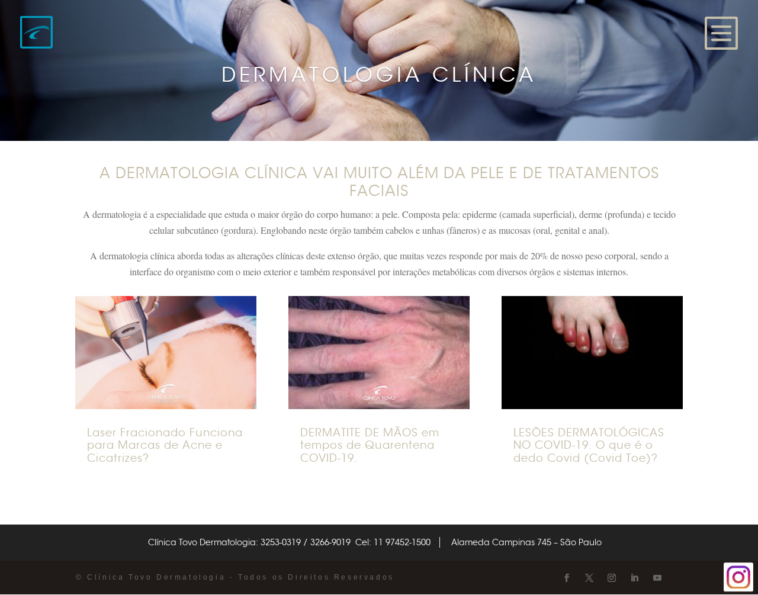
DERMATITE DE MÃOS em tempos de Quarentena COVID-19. (369, 445)
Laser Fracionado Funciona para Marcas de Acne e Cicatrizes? (165, 445)
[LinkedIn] (634, 578)
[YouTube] (657, 578)
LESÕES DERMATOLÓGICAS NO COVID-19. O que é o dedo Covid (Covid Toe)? (588, 445)
